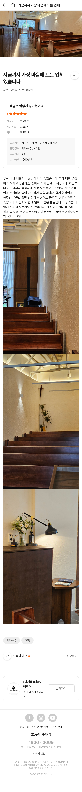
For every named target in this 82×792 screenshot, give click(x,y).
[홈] (13, 5)
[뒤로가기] (5, 5)
